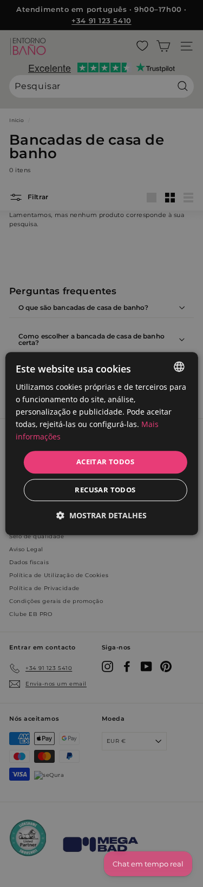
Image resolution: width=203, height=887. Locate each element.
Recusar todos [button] (105, 490)
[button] (101, 515)
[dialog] (101, 443)
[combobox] (179, 366)
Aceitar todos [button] (105, 462)
